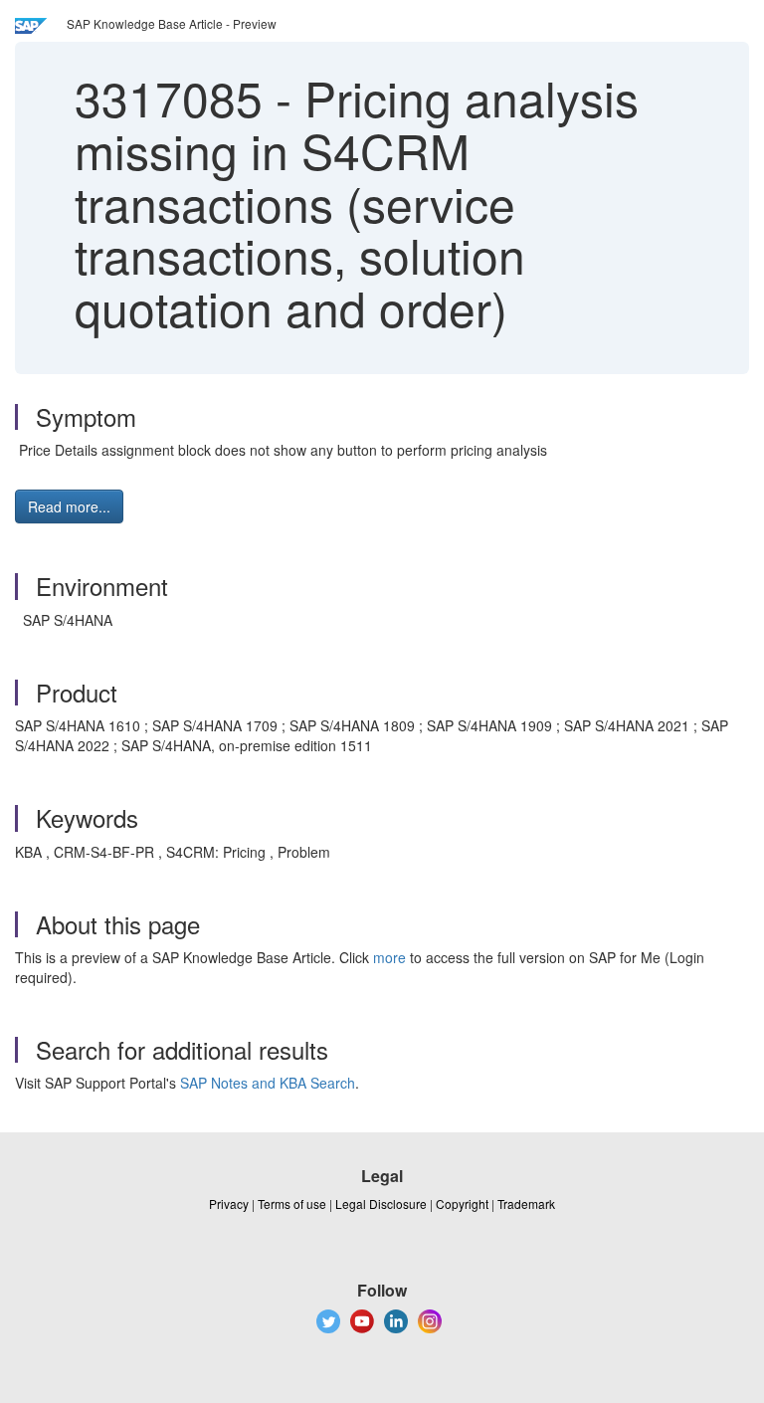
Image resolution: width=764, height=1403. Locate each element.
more (389, 957)
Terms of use (292, 1203)
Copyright (462, 1203)
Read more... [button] (69, 506)
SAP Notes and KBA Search (267, 1083)
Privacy (229, 1203)
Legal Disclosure (381, 1203)
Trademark (526, 1203)
